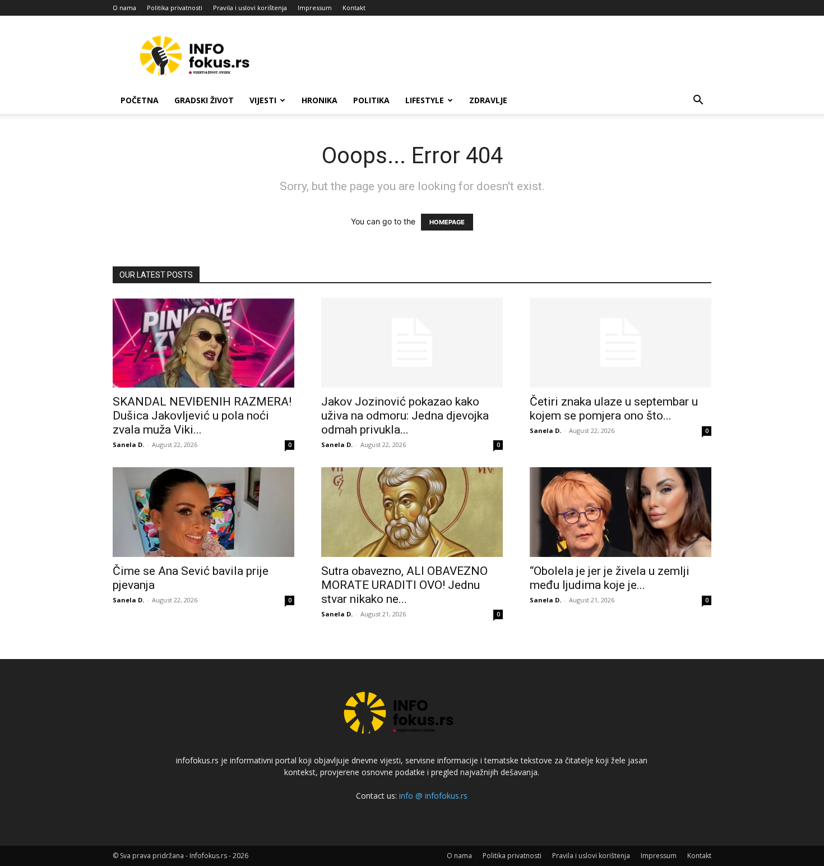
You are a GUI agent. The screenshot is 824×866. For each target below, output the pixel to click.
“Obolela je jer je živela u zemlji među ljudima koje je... (609, 578)
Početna (140, 100)
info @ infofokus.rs (433, 795)
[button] (697, 101)
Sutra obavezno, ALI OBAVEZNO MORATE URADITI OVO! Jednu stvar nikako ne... (404, 585)
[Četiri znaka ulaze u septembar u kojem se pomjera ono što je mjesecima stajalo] (620, 343)
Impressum (315, 7)
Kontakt (353, 7)
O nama (124, 7)
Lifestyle (424, 100)
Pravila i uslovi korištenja (250, 7)
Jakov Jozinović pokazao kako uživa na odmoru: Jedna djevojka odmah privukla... (405, 415)
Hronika (319, 100)
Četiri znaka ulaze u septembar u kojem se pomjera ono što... (614, 408)
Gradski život (204, 100)
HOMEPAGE (447, 222)
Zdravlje (488, 100)
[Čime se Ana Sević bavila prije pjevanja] (203, 512)
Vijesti (262, 100)
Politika (371, 100)
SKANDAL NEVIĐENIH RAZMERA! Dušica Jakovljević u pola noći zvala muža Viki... (202, 415)
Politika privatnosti (174, 7)
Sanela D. (128, 444)
